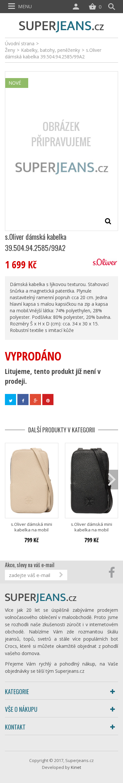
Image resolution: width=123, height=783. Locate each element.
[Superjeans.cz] (61, 25)
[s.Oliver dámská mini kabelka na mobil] (31, 480)
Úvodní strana (19, 43)
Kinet (76, 767)
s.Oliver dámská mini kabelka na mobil (31, 527)
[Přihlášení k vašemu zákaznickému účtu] (77, 6)
